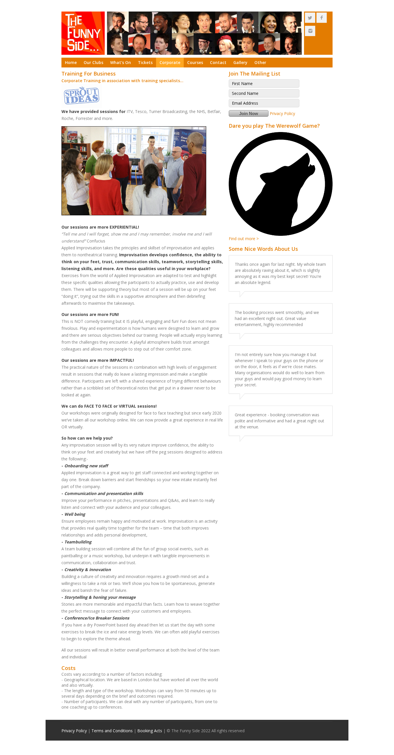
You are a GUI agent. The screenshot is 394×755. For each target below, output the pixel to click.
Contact (218, 62)
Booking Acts (149, 730)
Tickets (145, 62)
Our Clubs (93, 62)
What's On (120, 62)
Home (71, 62)
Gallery (240, 62)
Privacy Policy (282, 113)
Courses (195, 62)
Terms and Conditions (112, 730)
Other (260, 62)
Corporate (170, 62)
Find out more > (244, 238)
